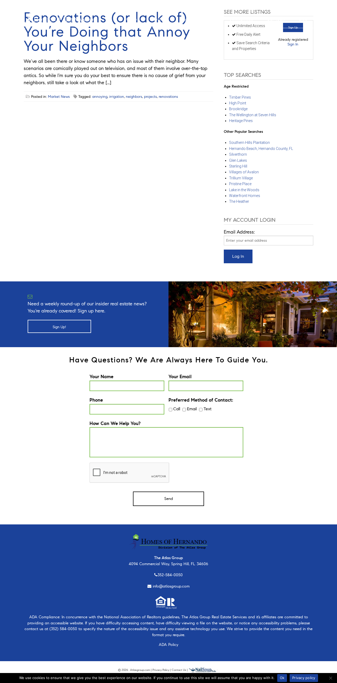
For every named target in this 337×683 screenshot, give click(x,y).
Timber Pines (240, 97)
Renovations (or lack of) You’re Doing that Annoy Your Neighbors (107, 32)
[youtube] (49, 5)
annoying (99, 96)
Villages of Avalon (244, 172)
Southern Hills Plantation (249, 142)
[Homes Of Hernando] (60, 19)
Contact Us (179, 670)
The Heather (239, 201)
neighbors (134, 96)
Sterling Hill (238, 166)
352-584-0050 (170, 575)
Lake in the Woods (244, 190)
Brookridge (238, 109)
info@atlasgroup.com (171, 586)
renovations (168, 96)
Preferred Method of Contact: (200, 400)
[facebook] (27, 5)
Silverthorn (238, 154)
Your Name (101, 377)
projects (150, 96)
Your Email (179, 377)
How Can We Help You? (115, 423)
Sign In (293, 44)
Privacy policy (303, 678)
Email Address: (239, 232)
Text (207, 408)
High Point (237, 103)
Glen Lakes (238, 160)
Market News (59, 96)
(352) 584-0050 (63, 628)
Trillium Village (241, 178)
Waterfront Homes (244, 196)
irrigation (116, 96)
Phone (96, 400)
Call (176, 408)
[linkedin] (57, 5)
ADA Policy (168, 644)
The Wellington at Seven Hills (252, 115)
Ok (282, 678)
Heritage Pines (241, 121)
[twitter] (41, 5)
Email (192, 408)
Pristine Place (240, 184)
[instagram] (33, 5)
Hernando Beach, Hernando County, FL (261, 148)
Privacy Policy (160, 670)
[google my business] (65, 5)
